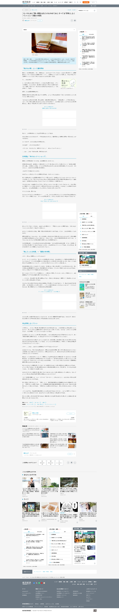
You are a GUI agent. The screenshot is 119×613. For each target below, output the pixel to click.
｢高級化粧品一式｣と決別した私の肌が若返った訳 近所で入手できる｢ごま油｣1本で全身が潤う (58, 435)
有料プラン (88, 595)
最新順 (38, 2)
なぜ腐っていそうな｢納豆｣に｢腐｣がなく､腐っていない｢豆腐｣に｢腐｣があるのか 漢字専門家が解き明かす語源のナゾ (50, 515)
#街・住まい (37, 402)
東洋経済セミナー (60, 597)
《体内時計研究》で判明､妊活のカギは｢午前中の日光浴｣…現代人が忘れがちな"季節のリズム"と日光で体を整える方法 (88, 515)
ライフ (45, 5)
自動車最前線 (84, 237)
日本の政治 (84, 240)
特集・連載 (43, 2)
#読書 (31, 402)
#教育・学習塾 (90, 274)
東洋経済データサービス (61, 595)
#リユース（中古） (30, 404)
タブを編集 (94, 5)
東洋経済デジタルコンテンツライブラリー (44, 597)
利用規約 (88, 600)
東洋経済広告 (75, 591)
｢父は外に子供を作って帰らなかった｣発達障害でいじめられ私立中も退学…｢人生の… (88, 63)
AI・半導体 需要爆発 (86, 246)
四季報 (65, 2)
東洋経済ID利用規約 (65, 606)
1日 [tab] (83, 216)
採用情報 (42, 603)
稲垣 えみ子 (27, 20)
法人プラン (88, 597)
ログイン (93, 2)
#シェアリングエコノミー (49, 404)
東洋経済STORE (39, 595)
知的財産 (46, 606)
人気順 (48, 2)
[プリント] (75, 20)
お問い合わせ (81, 606)
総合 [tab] (83, 34)
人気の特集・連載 (83, 213)
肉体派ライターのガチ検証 (87, 222)
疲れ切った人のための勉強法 (90, 285)
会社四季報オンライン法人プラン (63, 593)
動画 (52, 2)
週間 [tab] (91, 216)
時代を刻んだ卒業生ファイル (87, 243)
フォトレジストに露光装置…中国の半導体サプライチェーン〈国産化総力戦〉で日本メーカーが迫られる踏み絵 (79, 548)
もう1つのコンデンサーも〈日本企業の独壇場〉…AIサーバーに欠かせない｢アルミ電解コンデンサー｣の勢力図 (80, 558)
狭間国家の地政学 (88, 301)
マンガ (55, 2)
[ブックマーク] (72, 20)
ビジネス (25, 5)
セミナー (60, 2)
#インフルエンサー (83, 274)
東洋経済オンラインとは (83, 10)
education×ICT (25, 591)
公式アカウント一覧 (50, 603)
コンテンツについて (90, 593)
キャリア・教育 (40, 5)
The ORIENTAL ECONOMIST (41, 591)
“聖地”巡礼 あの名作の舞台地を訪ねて (88, 225)
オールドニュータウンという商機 (88, 231)
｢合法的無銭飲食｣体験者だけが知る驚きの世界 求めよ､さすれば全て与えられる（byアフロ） (30, 446)
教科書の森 (75, 595)
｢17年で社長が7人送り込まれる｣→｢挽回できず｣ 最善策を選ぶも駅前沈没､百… (88, 57)
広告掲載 (57, 603)
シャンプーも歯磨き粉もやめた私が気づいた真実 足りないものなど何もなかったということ (31, 430)
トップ (33, 2)
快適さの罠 (87, 293)
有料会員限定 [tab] (91, 34)
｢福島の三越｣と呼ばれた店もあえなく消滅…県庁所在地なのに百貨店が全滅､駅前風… (88, 50)
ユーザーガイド (89, 599)
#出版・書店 (39, 404)
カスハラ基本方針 (73, 606)
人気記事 (81, 31)
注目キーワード (82, 271)
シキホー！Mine (39, 599)
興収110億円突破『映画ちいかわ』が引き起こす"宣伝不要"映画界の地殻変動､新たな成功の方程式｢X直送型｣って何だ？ (30, 515)
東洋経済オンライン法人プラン (63, 591)
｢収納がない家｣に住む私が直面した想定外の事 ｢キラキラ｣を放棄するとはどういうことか (58, 446)
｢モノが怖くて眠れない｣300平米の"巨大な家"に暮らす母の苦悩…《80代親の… (88, 44)
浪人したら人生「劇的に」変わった (88, 228)
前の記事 (26, 417)
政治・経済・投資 (31, 5)
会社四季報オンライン (40, 593)
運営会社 (37, 603)
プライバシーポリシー (38, 606)
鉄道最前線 (84, 219)
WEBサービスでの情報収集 (27, 606)
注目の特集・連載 (83, 252)
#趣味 (44, 402)
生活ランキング (85, 234)
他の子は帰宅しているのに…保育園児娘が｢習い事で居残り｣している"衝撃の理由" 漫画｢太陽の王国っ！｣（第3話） (69, 517)
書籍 (70, 2)
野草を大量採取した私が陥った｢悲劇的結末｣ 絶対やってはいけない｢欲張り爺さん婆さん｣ (58, 441)
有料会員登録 (86, 2)
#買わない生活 (34, 9)
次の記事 (72, 417)
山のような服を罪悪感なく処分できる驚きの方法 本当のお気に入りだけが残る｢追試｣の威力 (31, 435)
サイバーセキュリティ (26, 593)
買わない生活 (35, 412)
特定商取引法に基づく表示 (54, 606)
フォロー (39, 20)
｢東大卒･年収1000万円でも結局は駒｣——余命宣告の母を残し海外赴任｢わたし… (88, 38)
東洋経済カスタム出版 (77, 593)
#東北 (80, 276)
